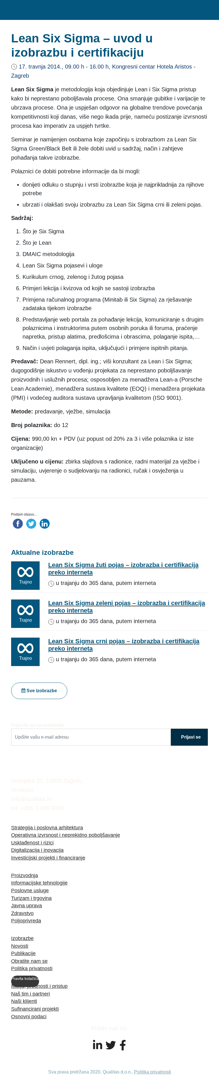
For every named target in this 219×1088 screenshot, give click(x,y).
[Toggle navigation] (201, 10)
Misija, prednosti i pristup (39, 986)
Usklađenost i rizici (32, 843)
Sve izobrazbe (41, 690)
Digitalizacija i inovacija (37, 850)
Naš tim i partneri (30, 994)
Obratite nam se (29, 961)
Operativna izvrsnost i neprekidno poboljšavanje (65, 835)
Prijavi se (191, 737)
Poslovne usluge (30, 890)
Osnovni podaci (28, 1016)
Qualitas (39, 10)
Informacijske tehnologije (39, 883)
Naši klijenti (24, 1001)
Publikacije (23, 953)
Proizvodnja (24, 875)
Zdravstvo (22, 913)
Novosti (19, 946)
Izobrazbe (22, 938)
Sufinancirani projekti (35, 1009)
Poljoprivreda (26, 921)
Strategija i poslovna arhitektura (47, 828)
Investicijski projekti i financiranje (48, 858)
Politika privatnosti (31, 968)
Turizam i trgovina (31, 898)
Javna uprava (26, 905)
